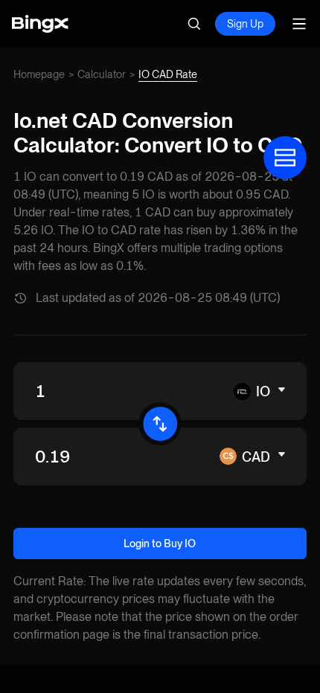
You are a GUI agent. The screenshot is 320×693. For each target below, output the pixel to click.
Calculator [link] (101, 74)
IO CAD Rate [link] (167, 74)
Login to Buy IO (160, 543)
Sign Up (245, 24)
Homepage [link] (39, 74)
